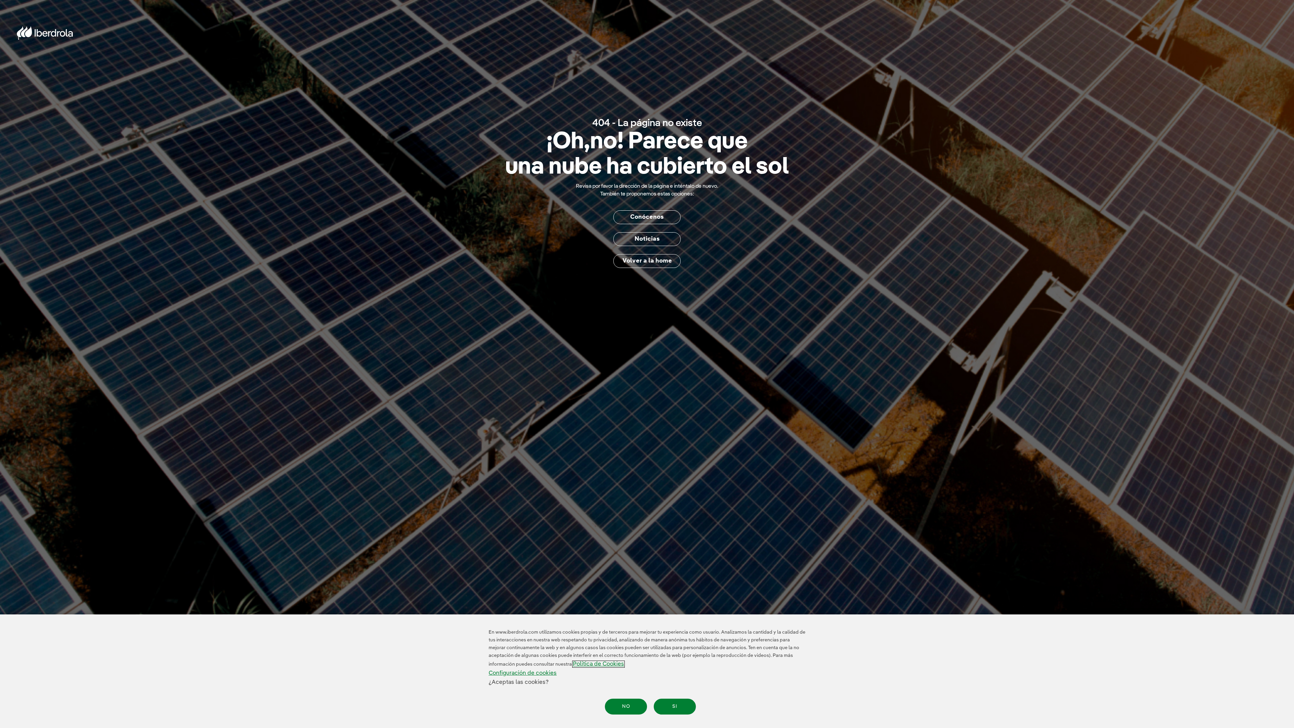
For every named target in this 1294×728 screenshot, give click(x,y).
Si (674, 706)
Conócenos (647, 217)
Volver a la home (647, 261)
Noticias (647, 239)
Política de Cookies (598, 664)
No (626, 706)
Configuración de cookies (523, 673)
